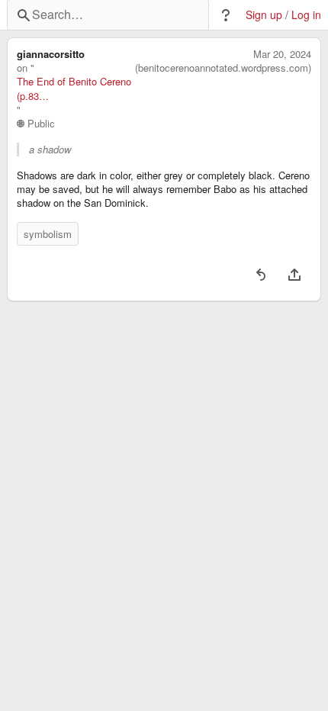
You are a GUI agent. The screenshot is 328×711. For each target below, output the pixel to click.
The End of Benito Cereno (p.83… (74, 88)
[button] (226, 15)
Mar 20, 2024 (282, 54)
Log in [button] (306, 15)
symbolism (48, 234)
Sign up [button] (264, 15)
